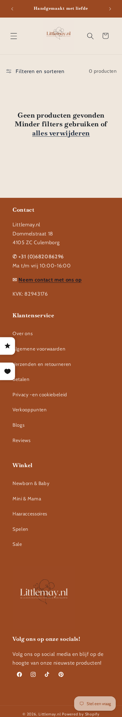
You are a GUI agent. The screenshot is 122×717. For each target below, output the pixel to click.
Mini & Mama (27, 499)
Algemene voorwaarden (39, 349)
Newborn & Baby (31, 483)
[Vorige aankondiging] (12, 9)
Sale (17, 544)
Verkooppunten (30, 410)
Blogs (18, 425)
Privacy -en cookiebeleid (40, 395)
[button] (13, 35)
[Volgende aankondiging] (110, 9)
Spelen (20, 529)
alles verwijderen (61, 133)
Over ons (23, 333)
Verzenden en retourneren (42, 364)
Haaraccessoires (30, 514)
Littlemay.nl (50, 714)
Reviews (22, 440)
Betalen (21, 379)
